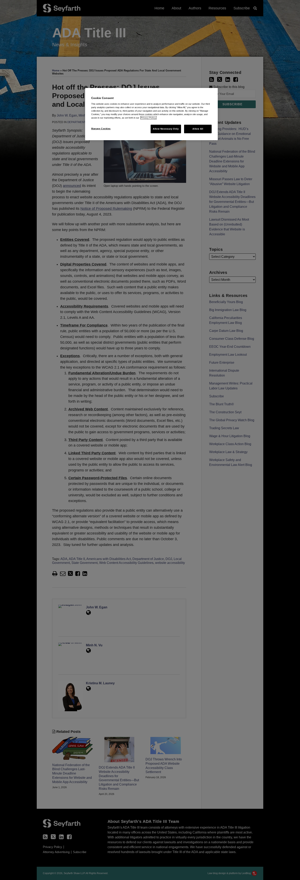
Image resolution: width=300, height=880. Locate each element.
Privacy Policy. (148, 118)
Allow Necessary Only (166, 129)
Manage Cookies (101, 128)
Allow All (197, 129)
